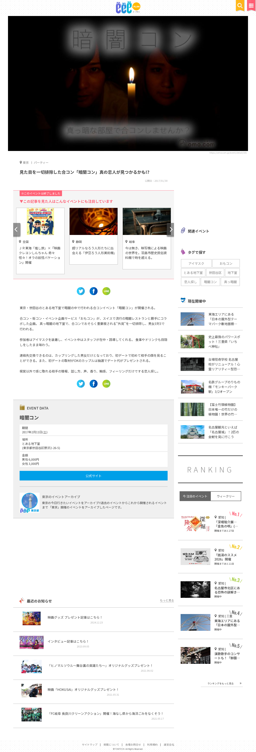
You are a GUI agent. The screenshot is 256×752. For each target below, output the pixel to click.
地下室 (232, 272)
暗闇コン (210, 281)
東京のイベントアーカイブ (61, 496)
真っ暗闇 (230, 281)
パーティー (41, 162)
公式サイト (94, 475)
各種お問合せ (133, 744)
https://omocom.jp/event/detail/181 (228, 152)
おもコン (226, 263)
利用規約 (152, 744)
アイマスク (196, 263)
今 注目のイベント (195, 496)
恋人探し (190, 281)
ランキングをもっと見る (220, 683)
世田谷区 (215, 272)
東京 (26, 162)
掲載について (111, 744)
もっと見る (167, 600)
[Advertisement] (93, 558)
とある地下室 (193, 272)
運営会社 (169, 744)
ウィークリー (226, 496)
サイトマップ (89, 744)
